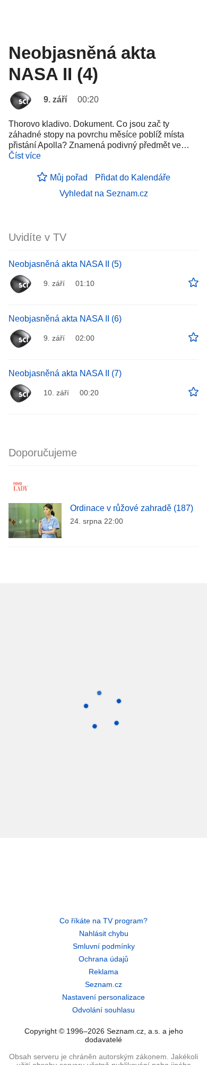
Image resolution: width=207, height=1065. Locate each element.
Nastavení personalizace (103, 997)
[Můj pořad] (193, 283)
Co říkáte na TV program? (103, 920)
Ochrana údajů (103, 959)
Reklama (103, 971)
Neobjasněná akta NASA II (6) (65, 318)
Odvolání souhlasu (103, 1010)
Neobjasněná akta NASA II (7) (65, 373)
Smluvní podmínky (104, 946)
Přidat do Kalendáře (132, 177)
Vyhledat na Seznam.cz (103, 193)
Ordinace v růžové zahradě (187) (131, 508)
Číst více (24, 155)
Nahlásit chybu (103, 933)
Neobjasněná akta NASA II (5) (65, 264)
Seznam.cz (103, 984)
